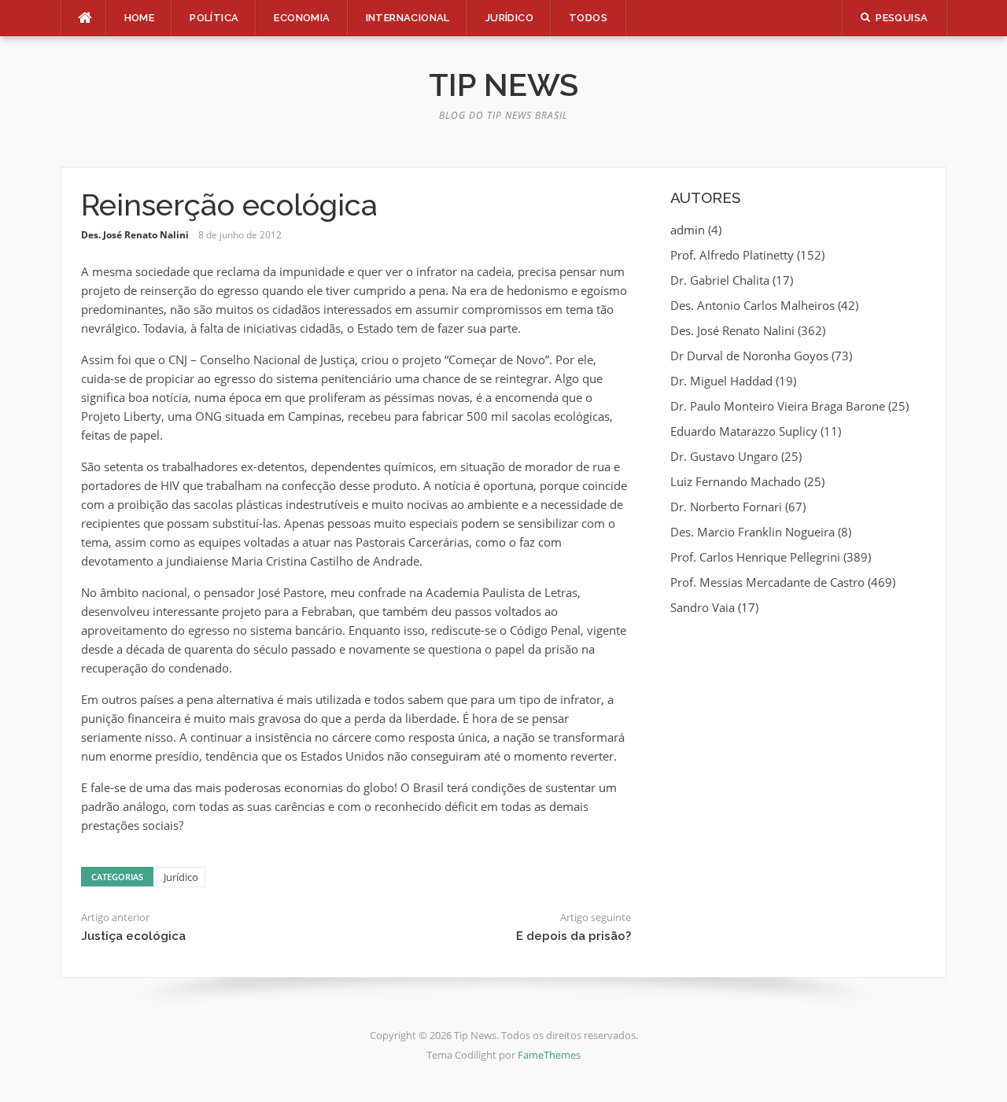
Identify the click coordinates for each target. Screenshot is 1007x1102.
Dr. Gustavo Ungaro (724, 456)
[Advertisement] (798, 743)
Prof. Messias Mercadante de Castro (767, 582)
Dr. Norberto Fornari (726, 506)
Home (139, 18)
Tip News (503, 84)
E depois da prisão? (573, 936)
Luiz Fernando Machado (735, 481)
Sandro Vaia (702, 607)
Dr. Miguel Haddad (721, 381)
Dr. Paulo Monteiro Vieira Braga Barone (777, 406)
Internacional (408, 18)
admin (687, 230)
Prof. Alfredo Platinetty (732, 255)
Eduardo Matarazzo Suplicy (743, 431)
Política (214, 18)
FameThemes (549, 1055)
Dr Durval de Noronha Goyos (749, 355)
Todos (588, 18)
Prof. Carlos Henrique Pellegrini (755, 557)
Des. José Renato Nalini (135, 234)
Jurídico (509, 18)
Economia (302, 18)
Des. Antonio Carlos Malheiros (752, 305)
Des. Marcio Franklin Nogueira (752, 532)
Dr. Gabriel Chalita (719, 280)
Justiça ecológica (133, 936)
